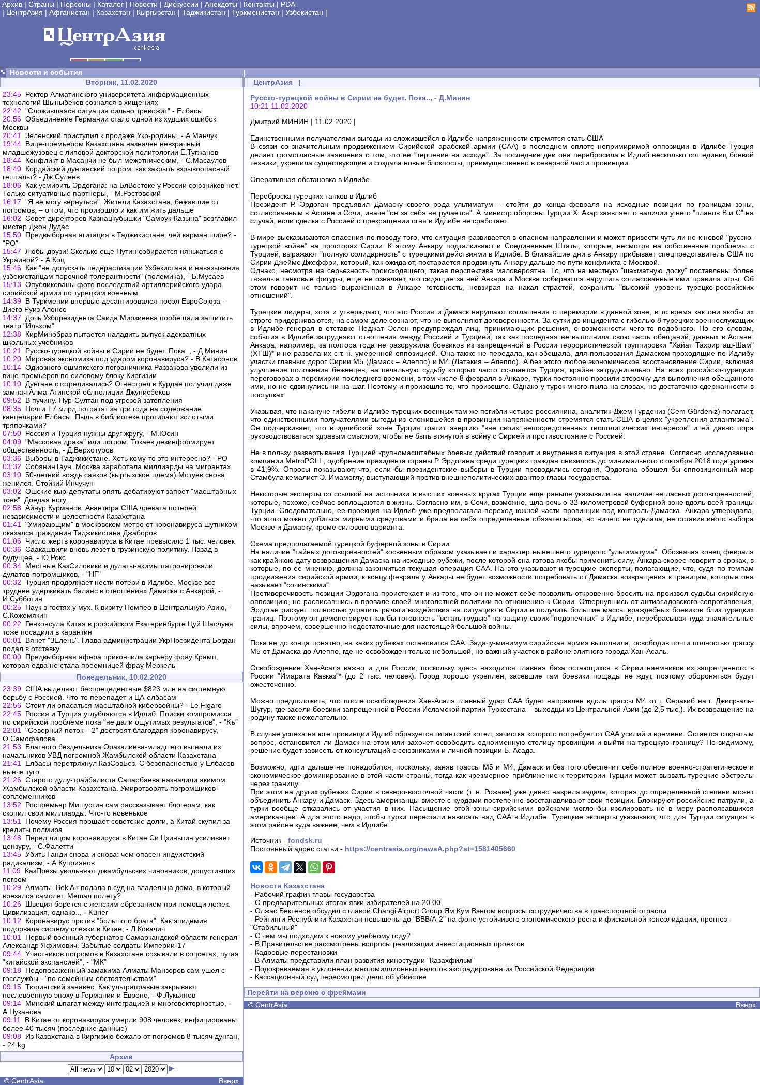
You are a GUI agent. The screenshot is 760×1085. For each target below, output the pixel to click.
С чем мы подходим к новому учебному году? (333, 935)
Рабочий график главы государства (315, 894)
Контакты (259, 4)
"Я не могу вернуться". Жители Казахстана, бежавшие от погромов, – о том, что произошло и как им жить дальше (111, 206)
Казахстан (113, 12)
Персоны (75, 4)
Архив (12, 4)
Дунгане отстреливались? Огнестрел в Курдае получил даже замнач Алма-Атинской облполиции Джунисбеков (117, 388)
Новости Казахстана (287, 886)
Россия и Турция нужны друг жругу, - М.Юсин (101, 433)
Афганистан (69, 12)
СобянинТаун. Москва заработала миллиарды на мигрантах (128, 466)
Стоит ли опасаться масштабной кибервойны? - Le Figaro (123, 705)
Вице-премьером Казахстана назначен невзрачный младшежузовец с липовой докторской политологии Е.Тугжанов (110, 148)
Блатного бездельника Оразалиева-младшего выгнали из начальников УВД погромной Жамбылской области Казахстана (112, 751)
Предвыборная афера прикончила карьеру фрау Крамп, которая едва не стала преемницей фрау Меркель (110, 661)
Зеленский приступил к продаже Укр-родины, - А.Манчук (121, 135)
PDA (288, 4)
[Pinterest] (329, 867)
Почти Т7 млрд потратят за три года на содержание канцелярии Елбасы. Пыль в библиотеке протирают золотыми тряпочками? (108, 416)
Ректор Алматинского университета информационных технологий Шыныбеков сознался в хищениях (106, 98)
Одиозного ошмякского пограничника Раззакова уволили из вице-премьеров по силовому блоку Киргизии (115, 371)
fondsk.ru (305, 840)
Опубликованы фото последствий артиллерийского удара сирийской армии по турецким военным (112, 288)
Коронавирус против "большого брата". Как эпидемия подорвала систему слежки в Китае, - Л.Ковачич (105, 924)
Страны (41, 4)
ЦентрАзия (24, 12)
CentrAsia (27, 1081)
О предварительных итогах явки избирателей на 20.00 (347, 902)
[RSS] (751, 10)
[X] (300, 867)
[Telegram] (285, 867)
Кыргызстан (156, 12)
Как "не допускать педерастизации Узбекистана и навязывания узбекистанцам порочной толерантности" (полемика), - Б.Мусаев (121, 272)
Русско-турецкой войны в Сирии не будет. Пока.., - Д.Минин (126, 350)
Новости (144, 4)
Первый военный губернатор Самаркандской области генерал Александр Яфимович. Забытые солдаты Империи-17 (120, 941)
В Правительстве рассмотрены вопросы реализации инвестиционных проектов (389, 944)
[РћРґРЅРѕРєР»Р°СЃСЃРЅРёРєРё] (271, 867)
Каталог (110, 4)
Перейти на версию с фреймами (306, 992)
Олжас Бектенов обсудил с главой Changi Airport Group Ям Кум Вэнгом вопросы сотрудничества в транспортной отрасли (460, 911)
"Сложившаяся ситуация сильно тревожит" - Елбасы (114, 111)
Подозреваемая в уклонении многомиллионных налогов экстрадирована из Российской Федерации (424, 969)
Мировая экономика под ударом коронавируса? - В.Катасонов (131, 359)
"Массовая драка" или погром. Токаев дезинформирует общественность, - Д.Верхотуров (109, 446)
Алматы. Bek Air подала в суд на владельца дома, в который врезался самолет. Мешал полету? (117, 891)
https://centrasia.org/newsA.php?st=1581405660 (430, 849)
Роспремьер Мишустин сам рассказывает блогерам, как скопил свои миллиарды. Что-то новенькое (109, 809)
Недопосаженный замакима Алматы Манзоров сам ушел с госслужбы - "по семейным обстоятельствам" (114, 974)
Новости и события (46, 72)
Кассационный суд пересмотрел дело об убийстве (341, 977)
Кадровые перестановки (296, 952)
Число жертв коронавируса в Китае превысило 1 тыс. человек (130, 541)
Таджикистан (203, 12)
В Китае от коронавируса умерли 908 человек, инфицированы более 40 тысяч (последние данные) (120, 1024)
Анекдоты (221, 4)
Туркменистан (255, 12)
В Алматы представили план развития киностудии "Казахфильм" (365, 960)
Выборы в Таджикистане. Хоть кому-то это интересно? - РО (126, 458)
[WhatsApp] (314, 867)
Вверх (229, 1081)
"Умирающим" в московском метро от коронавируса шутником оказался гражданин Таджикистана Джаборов (120, 528)
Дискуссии (181, 4)
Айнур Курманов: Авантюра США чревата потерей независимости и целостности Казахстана (99, 512)
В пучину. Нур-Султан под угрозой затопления (104, 400)
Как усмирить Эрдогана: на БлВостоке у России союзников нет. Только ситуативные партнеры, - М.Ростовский (121, 189)
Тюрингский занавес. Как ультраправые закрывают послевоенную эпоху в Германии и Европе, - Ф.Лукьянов (100, 991)
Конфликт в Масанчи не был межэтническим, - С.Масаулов (125, 160)
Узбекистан (304, 12)
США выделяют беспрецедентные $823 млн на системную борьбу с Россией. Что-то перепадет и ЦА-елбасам (114, 693)
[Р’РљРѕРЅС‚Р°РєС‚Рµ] (256, 867)
